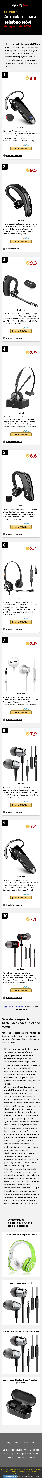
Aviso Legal (7, 1442)
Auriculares (19, 1007)
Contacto (35, 1442)
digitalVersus (8, 1007)
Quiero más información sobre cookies (28, 1476)
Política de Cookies (21, 1442)
